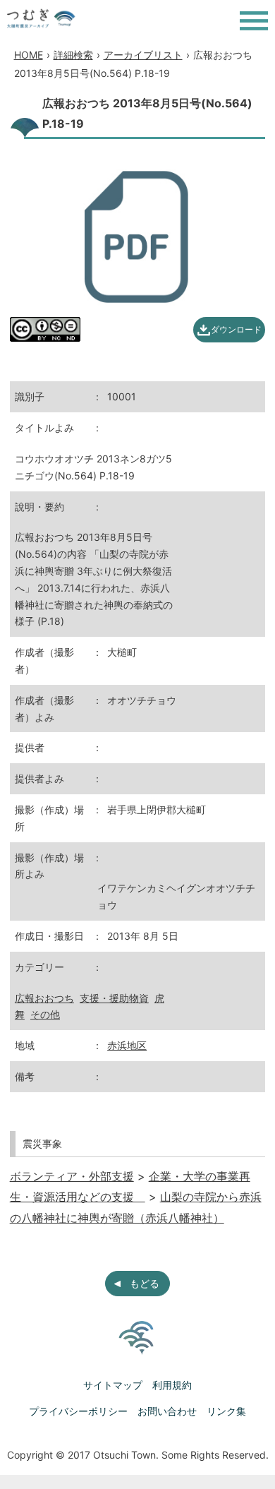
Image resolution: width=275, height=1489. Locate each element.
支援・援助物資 (114, 998)
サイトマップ (112, 1385)
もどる (144, 1283)
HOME (28, 55)
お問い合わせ (167, 1411)
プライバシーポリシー (78, 1411)
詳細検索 (73, 55)
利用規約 (172, 1385)
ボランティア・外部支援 (72, 1176)
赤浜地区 (127, 1045)
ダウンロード (236, 329)
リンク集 (226, 1411)
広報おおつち (44, 998)
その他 (45, 1014)
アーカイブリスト (143, 55)
